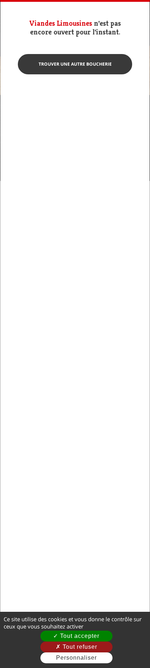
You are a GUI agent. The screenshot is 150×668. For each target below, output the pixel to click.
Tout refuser (79, 647)
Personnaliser (76, 658)
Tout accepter (78, 636)
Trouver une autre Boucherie (75, 64)
